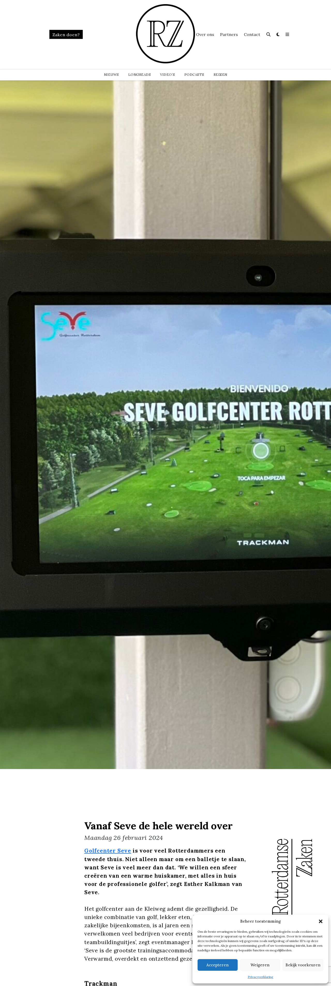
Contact (252, 34)
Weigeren (260, 964)
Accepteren (217, 964)
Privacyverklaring (260, 977)
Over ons (205, 34)
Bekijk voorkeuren (302, 964)
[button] (320, 921)
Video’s (167, 74)
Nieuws (111, 74)
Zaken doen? (66, 34)
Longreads (139, 74)
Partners (229, 34)
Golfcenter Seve (107, 850)
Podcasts (194, 74)
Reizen (220, 74)
